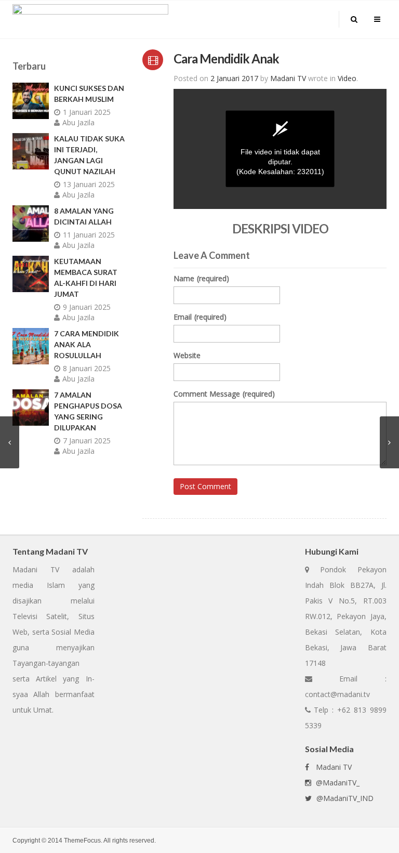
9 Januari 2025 (87, 307)
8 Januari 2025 (87, 368)
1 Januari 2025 (87, 112)
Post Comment (205, 486)
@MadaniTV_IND (344, 798)
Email (200, 317)
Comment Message (224, 394)
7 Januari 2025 (87, 440)
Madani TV (332, 767)
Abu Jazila (78, 122)
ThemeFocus (82, 840)
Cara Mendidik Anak (226, 58)
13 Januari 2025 (89, 184)
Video (347, 78)
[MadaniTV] (90, 18)
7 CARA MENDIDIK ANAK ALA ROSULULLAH (86, 344)
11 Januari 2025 (89, 235)
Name (201, 278)
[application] (280, 149)
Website (187, 355)
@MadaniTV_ (337, 783)
